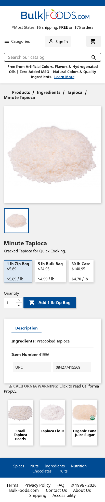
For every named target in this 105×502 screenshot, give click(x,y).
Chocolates (41, 471)
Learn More (64, 76)
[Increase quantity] (19, 300)
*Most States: (23, 27)
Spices (18, 465)
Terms (12, 485)
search (93, 57)
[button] (17, 41)
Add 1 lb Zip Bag (50, 302)
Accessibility (64, 495)
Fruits (63, 471)
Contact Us (56, 490)
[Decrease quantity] (19, 305)
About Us (82, 490)
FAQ (60, 485)
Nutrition (79, 465)
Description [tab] (26, 328)
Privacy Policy (37, 485)
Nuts (34, 465)
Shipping (37, 495)
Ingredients (55, 465)
